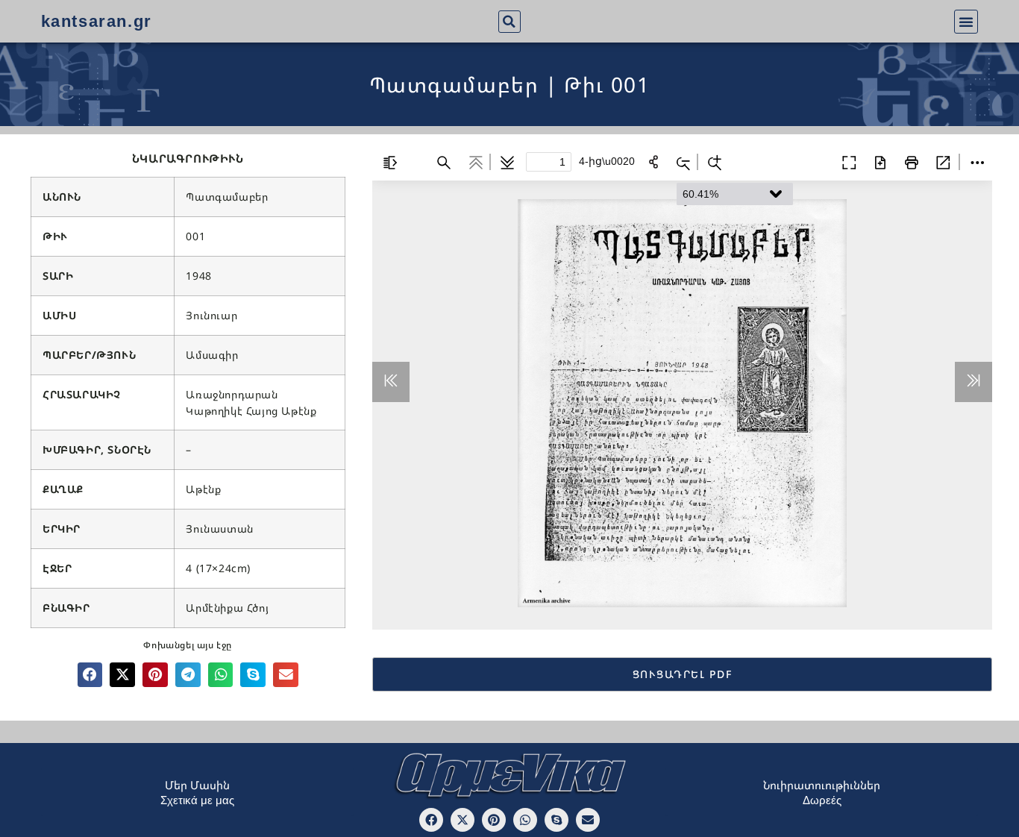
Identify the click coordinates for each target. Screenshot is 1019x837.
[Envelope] (588, 820)
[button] (509, 21)
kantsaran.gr (96, 21)
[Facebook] (431, 820)
